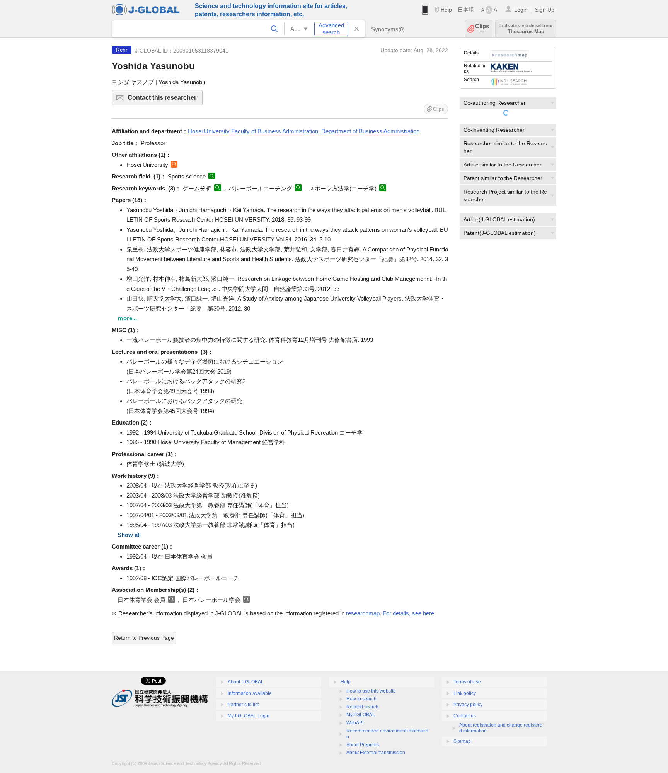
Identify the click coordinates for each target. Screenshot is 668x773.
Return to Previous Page (144, 638)
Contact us (464, 716)
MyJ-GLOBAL (360, 714)
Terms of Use (467, 682)
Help (446, 10)
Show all (129, 535)
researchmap (363, 613)
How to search (361, 699)
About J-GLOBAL (246, 682)
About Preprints (362, 745)
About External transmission (375, 752)
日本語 (466, 10)
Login (521, 10)
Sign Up (544, 10)
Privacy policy (467, 704)
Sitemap (462, 741)
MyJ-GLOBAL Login (248, 716)
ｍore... (127, 318)
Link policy (464, 693)
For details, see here (408, 613)
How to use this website (371, 691)
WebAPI (354, 722)
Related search (362, 707)
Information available (250, 693)
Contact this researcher (165, 99)
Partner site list (243, 704)
